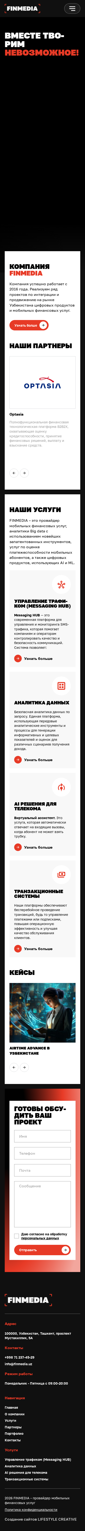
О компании (15, 1414)
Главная (11, 1407)
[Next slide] (24, 473)
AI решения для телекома (26, 1472)
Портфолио (14, 1433)
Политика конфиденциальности (31, 1510)
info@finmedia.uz (18, 1364)
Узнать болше (25, 325)
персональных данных (40, 1238)
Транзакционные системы (26, 1479)
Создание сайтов (41, 1519)
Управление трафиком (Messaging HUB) (38, 1459)
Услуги (10, 1420)
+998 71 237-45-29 (19, 1357)
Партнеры (13, 1427)
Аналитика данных (20, 1466)
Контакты (13, 1440)
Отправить (28, 1250)
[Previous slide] (13, 473)
